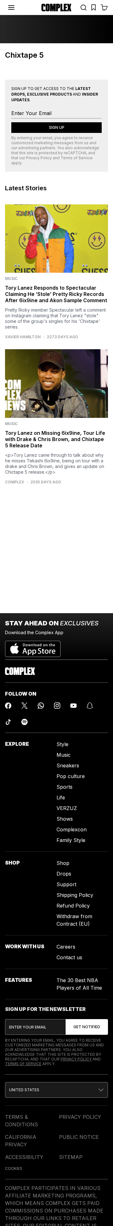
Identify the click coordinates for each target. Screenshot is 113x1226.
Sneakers (67, 765)
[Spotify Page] (24, 722)
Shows (64, 819)
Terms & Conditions (21, 1121)
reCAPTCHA (75, 152)
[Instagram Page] (57, 705)
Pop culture (70, 776)
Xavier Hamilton (22, 337)
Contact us (69, 957)
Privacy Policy (39, 157)
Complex (14, 482)
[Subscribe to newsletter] (87, 1027)
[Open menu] (11, 7)
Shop (62, 863)
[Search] (83, 7)
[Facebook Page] (8, 705)
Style (62, 744)
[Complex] (56, 7)
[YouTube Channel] (73, 705)
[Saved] (93, 7)
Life (60, 797)
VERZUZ (66, 808)
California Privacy (20, 1141)
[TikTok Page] (8, 722)
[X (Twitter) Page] (24, 705)
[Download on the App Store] (33, 646)
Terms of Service (77, 157)
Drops (63, 874)
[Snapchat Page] (90, 705)
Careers (65, 947)
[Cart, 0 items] (104, 7)
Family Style (70, 840)
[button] (56, 1090)
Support (66, 884)
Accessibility (24, 1157)
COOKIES (13, 1168)
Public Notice (79, 1137)
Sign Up (56, 127)
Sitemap (71, 1157)
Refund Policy (73, 905)
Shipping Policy (74, 895)
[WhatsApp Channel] (41, 705)
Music (63, 755)
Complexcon (71, 829)
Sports (64, 787)
